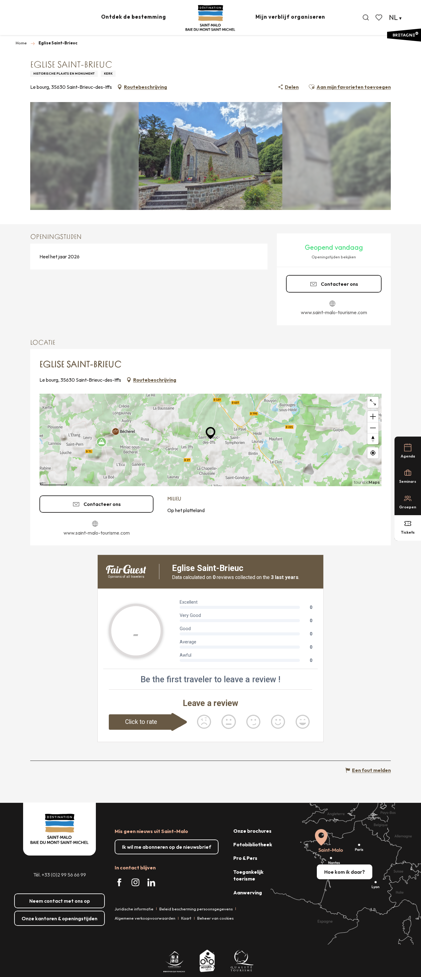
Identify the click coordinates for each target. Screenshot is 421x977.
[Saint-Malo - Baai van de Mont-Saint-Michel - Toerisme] (210, 18)
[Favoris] (379, 17)
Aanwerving (247, 892)
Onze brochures (252, 831)
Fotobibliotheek (252, 844)
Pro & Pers (245, 858)
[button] (366, 17)
